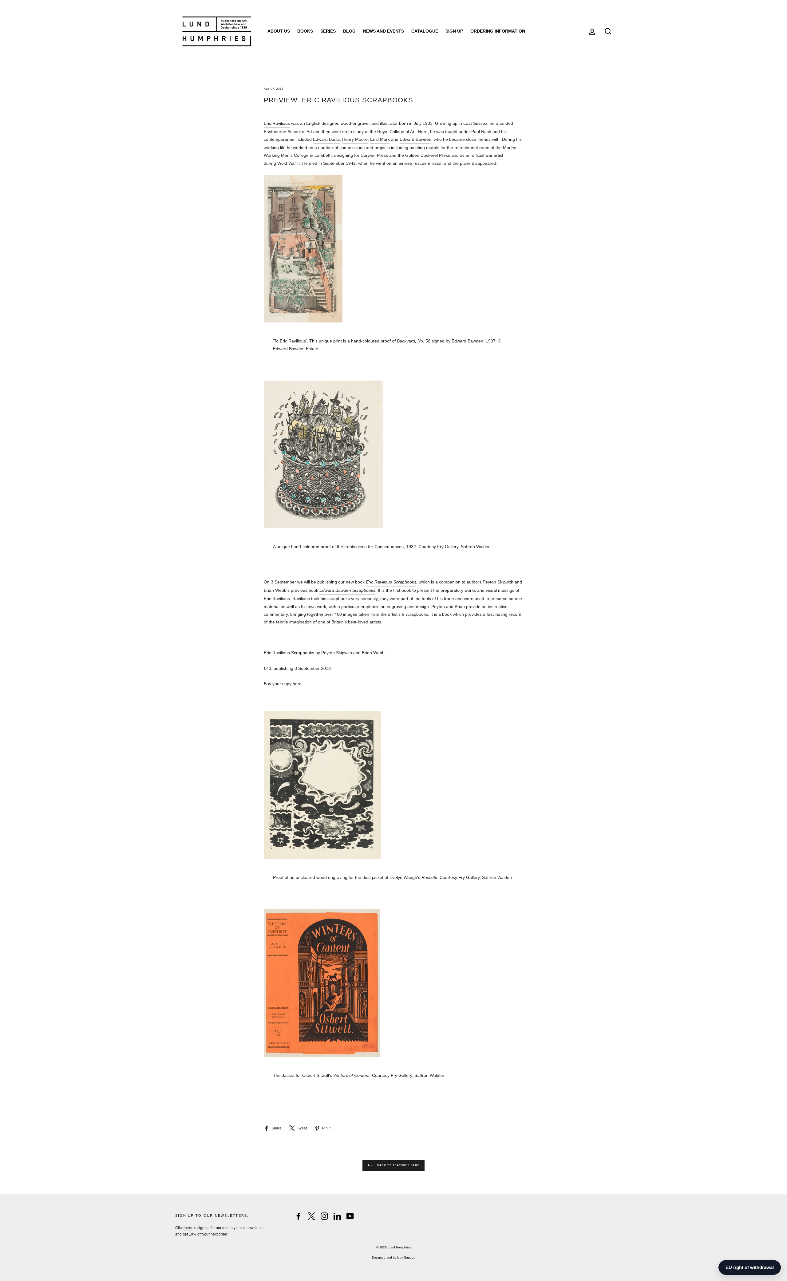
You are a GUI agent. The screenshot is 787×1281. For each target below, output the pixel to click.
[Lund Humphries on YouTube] (350, 1216)
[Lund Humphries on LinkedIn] (337, 1216)
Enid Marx (380, 139)
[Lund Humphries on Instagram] (324, 1216)
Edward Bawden (415, 139)
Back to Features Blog (398, 1165)
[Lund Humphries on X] (311, 1216)
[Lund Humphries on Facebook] (298, 1216)
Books (305, 31)
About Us (278, 31)
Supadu (409, 1257)
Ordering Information (497, 31)
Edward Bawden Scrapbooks (347, 590)
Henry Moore (355, 139)
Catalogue (424, 31)
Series (328, 31)
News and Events (383, 31)
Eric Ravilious (277, 123)
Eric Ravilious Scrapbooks (391, 581)
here (297, 683)
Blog (349, 31)
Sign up (454, 31)
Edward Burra (326, 139)
